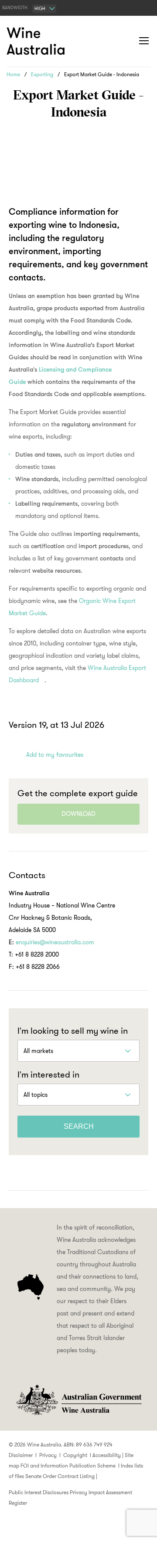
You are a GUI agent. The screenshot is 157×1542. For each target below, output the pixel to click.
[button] (126, 41)
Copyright (75, 1455)
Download (78, 813)
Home (13, 74)
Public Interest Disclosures (38, 1492)
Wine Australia (37, 41)
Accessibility (106, 1455)
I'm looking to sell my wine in (72, 1030)
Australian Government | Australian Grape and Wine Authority (78, 1400)
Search (79, 1126)
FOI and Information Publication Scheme (68, 1465)
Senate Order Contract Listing (60, 1476)
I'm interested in (48, 1074)
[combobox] (44, 8)
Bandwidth (14, 7)
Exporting (42, 74)
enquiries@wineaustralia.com (55, 942)
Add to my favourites (54, 754)
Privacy (48, 1455)
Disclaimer (21, 1455)
